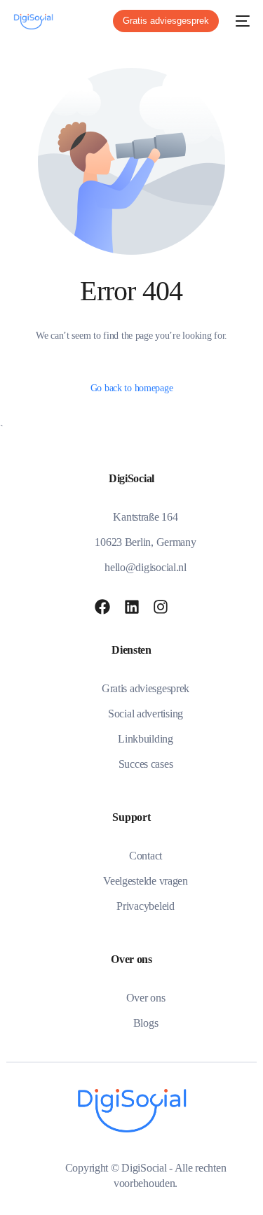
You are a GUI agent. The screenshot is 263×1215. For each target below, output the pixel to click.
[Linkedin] (132, 606)
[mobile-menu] (241, 21)
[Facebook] (102, 606)
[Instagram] (160, 606)
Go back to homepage (131, 388)
